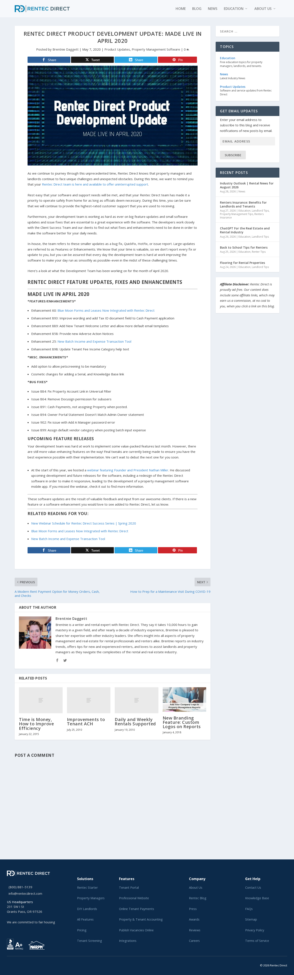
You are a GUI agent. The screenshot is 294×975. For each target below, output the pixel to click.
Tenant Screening (89, 941)
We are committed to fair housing (31, 922)
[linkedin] (15, 965)
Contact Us (253, 887)
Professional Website (134, 898)
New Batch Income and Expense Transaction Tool (94, 341)
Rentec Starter (87, 887)
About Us (195, 887)
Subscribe (233, 155)
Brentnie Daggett (66, 49)
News (212, 9)
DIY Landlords (87, 909)
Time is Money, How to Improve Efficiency (36, 724)
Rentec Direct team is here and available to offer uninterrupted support (95, 184)
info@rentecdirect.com (25, 893)
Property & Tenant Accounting (141, 919)
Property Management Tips (236, 214)
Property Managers (91, 898)
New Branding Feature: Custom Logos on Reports (182, 722)
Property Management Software (156, 49)
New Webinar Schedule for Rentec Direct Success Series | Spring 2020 (83, 523)
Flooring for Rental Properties (242, 263)
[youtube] (18, 965)
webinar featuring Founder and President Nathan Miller (127, 470)
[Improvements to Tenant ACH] (89, 700)
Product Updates (117, 49)
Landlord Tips (260, 210)
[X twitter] (8, 965)
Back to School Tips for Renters (244, 247)
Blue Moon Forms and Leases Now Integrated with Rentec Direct (106, 310)
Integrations (127, 941)
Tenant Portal (129, 887)
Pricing (82, 930)
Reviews (194, 930)
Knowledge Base (257, 898)
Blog (196, 9)
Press (193, 909)
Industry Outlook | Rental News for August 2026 (247, 185)
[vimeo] (22, 965)
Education (233, 9)
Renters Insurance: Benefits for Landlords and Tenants (243, 204)
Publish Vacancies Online (136, 930)
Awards (194, 919)
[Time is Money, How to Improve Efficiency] (41, 700)
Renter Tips (259, 252)
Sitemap (251, 919)
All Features (85, 919)
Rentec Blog (197, 898)
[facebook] (11, 965)
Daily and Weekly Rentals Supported (135, 722)
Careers (194, 941)
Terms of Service (257, 941)
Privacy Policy (254, 930)
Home (181, 9)
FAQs (249, 909)
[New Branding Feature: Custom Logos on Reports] (184, 699)
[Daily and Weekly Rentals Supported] (136, 700)
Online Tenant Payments (136, 909)
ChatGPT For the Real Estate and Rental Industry (245, 230)
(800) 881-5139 (20, 887)
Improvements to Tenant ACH (86, 722)
